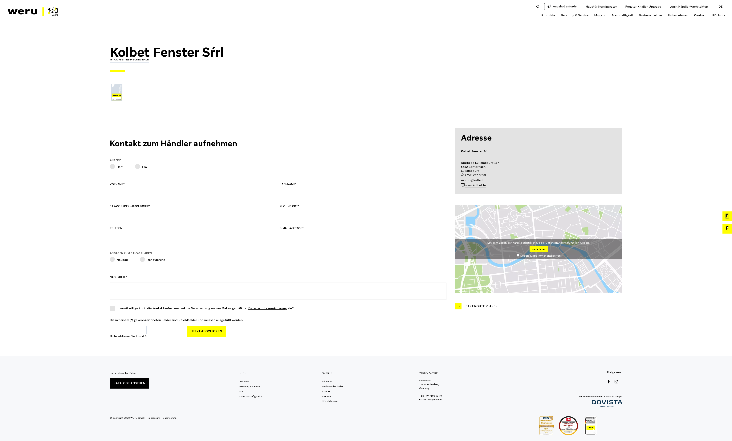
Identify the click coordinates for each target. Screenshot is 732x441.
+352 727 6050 (475, 175)
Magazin (600, 15)
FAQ (241, 391)
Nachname (288, 184)
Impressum (154, 417)
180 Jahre (718, 15)
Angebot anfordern (566, 6)
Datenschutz (170, 417)
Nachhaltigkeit (622, 15)
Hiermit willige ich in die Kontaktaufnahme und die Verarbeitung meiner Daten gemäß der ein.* (205, 308)
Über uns (327, 381)
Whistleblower (330, 401)
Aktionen (244, 381)
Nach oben (720, 429)
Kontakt (700, 15)
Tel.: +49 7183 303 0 (430, 395)
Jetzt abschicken (206, 331)
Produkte (548, 15)
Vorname (119, 184)
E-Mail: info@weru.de (430, 399)
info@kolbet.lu (475, 180)
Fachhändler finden (333, 386)
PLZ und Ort (289, 206)
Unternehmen (678, 15)
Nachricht (119, 277)
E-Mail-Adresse (292, 228)
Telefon (116, 228)
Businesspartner (650, 15)
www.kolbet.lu (475, 185)
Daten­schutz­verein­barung (267, 308)
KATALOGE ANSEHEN (129, 383)
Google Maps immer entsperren (540, 255)
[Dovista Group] (600, 403)
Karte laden (539, 249)
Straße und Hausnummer (130, 206)
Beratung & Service (574, 15)
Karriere (326, 396)
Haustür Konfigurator (250, 396)
